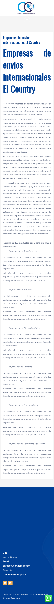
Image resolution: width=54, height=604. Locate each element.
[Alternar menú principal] (27, 20)
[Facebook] (5, 583)
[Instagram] (10, 583)
